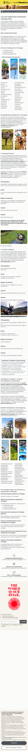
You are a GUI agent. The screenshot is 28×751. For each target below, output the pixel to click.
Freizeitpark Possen (8, 50)
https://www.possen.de (7, 217)
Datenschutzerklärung (9, 737)
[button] (25, 2)
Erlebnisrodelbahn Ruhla (9, 54)
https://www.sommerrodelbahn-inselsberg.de (13, 300)
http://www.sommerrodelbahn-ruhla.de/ (11, 355)
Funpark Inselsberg (8, 52)
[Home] (2, 11)
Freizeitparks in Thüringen (9, 516)
